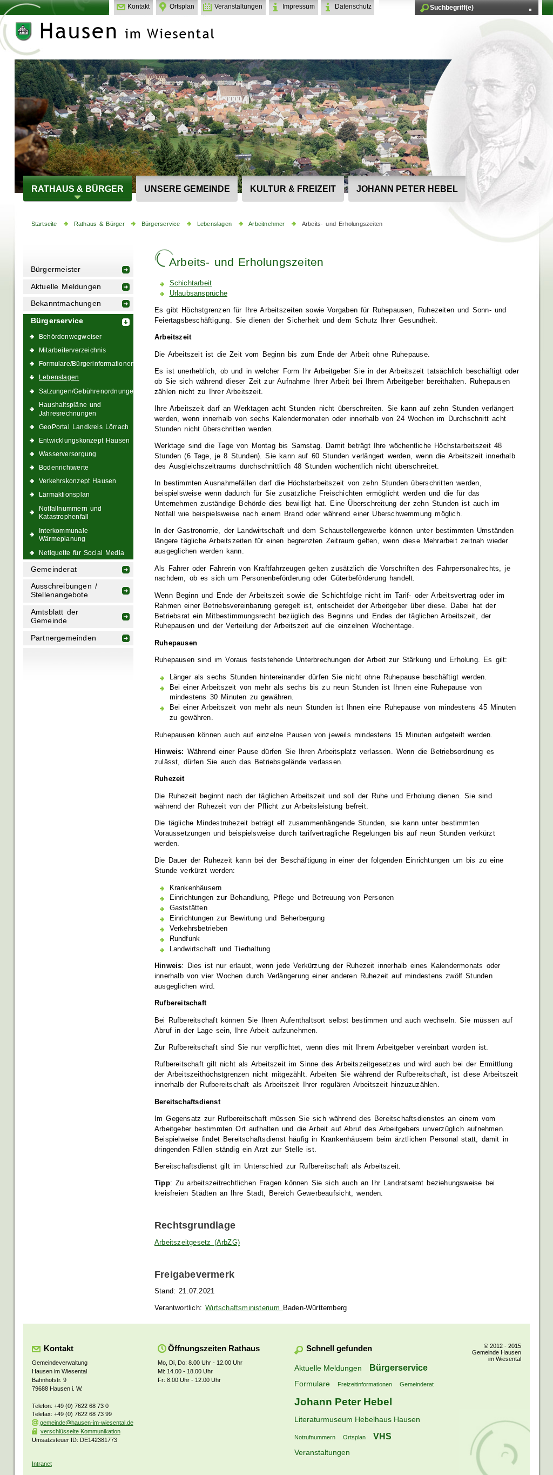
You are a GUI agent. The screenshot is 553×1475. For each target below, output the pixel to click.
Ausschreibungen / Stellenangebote (64, 590)
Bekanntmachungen (66, 303)
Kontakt (138, 6)
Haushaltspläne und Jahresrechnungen (70, 409)
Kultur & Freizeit (293, 188)
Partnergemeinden (63, 638)
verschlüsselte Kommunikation (80, 1431)
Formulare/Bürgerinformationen (86, 363)
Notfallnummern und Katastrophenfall (70, 512)
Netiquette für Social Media (81, 552)
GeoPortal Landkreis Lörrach (84, 426)
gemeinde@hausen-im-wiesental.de (86, 1422)
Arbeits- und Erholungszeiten (342, 224)
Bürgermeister (56, 269)
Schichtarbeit (191, 283)
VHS (382, 1436)
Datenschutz (353, 6)
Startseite (44, 224)
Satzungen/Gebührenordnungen (86, 391)
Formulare (312, 1383)
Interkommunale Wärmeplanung (63, 535)
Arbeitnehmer (266, 224)
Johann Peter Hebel (407, 188)
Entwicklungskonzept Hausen (84, 440)
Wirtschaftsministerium (244, 1308)
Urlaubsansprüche (198, 293)
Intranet (42, 1463)
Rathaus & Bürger (77, 188)
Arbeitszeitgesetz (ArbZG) (197, 1242)
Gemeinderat (54, 569)
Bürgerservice (160, 224)
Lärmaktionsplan (64, 494)
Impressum (298, 6)
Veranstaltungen (238, 6)
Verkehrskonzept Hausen (77, 480)
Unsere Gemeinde (187, 188)
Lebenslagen (214, 224)
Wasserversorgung (67, 453)
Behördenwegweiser (70, 336)
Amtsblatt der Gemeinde (55, 616)
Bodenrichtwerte (64, 467)
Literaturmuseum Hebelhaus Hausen (357, 1419)
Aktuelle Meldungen (66, 287)
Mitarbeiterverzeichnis (72, 349)
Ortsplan (182, 6)
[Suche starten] (530, 10)
